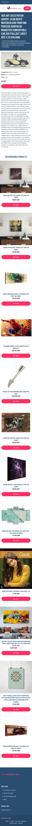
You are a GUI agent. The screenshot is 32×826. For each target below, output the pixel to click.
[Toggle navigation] (3, 8)
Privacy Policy (13, 823)
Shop (27, 8)
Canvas (15, 72)
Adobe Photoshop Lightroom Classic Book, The (16, 591)
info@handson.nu (5, 2)
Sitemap (20, 823)
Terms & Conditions (20, 821)
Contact (12, 821)
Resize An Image (8, 793)
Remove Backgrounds (10, 796)
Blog (5, 799)
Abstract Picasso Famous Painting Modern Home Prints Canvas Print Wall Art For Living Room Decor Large (16, 643)
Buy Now (16, 86)
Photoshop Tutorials (10, 790)
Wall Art (10, 72)
